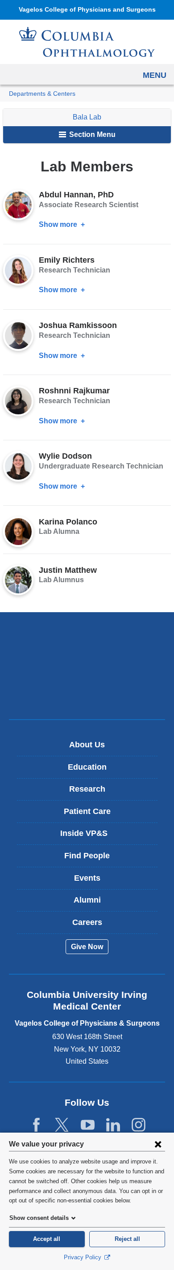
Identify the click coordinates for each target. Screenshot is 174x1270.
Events (87, 878)
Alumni (87, 899)
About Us (87, 744)
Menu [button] (154, 75)
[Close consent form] (158, 1144)
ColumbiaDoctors (87, 693)
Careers (87, 922)
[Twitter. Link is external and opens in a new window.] (61, 1125)
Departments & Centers (42, 93)
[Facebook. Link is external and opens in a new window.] (36, 1125)
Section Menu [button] (91, 134)
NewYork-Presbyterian (87, 665)
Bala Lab (87, 117)
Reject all (127, 1239)
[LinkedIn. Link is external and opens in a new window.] (113, 1125)
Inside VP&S (90, 836)
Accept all (46, 1239)
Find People (87, 855)
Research (87, 788)
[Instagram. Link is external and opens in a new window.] (138, 1125)
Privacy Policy (83, 1257)
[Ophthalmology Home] (87, 42)
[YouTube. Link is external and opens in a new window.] (87, 1125)
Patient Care (87, 811)
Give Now (87, 946)
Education (87, 767)
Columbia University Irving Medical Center (87, 637)
